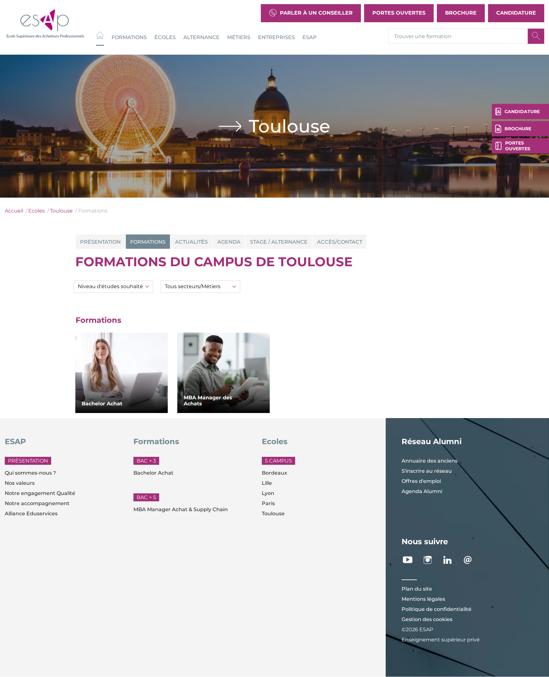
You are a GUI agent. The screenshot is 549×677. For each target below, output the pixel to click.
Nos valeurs (20, 483)
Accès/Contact (339, 242)
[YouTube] (411, 560)
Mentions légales (423, 599)
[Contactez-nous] (471, 560)
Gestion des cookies (427, 619)
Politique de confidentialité (436, 609)
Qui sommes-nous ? (30, 473)
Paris (268, 503)
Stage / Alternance (279, 242)
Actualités (191, 242)
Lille (267, 483)
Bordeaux (274, 473)
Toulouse (61, 211)
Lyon (268, 493)
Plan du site (417, 589)
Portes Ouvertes (398, 13)
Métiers (238, 37)
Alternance (201, 37)
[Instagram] (431, 560)
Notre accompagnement (37, 503)
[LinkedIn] (451, 560)
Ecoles (36, 211)
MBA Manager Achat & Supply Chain (180, 509)
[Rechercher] (536, 36)
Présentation (100, 242)
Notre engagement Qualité (40, 493)
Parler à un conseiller (316, 13)
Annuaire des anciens (430, 461)
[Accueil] (99, 36)
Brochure (461, 13)
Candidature (516, 13)
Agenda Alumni (422, 491)
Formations (129, 37)
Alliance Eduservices (31, 514)
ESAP (309, 37)
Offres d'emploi (421, 481)
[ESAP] (45, 23)
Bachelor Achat (153, 473)
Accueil (14, 211)
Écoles (165, 37)
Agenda (229, 242)
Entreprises (276, 37)
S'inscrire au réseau (427, 471)
